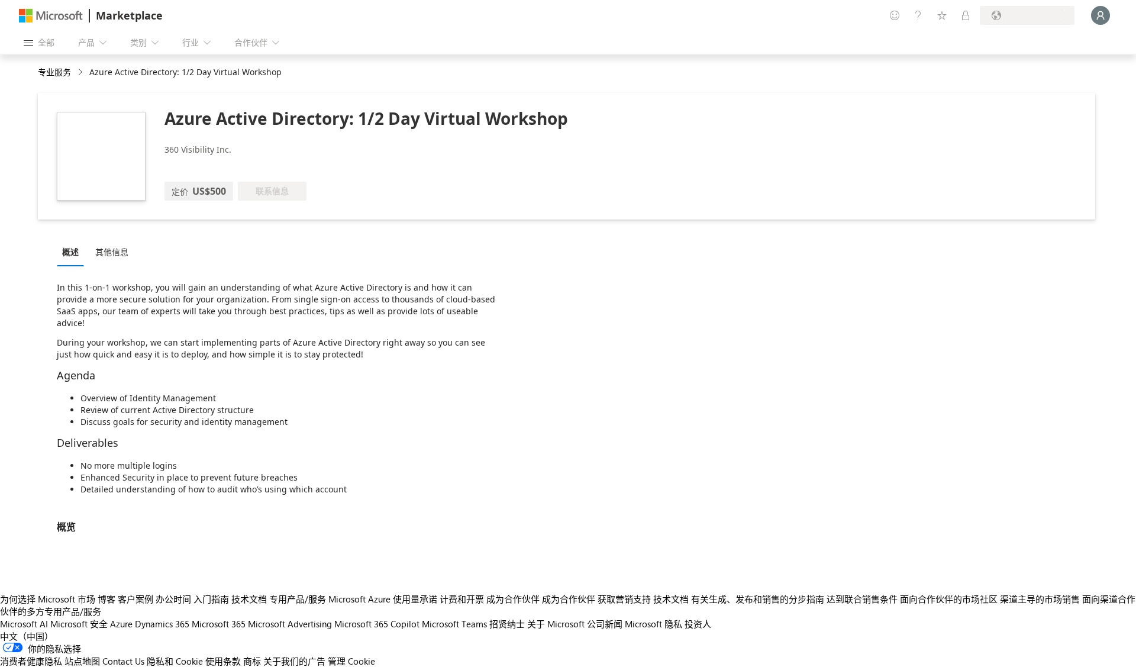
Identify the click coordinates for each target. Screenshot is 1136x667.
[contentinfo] (81, 72)
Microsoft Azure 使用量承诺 (382, 599)
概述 (70, 251)
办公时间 (173, 599)
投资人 (698, 624)
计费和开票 (462, 599)
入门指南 (211, 599)
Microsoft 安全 (79, 624)
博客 (106, 599)
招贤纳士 (507, 624)
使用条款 (223, 661)
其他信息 (111, 251)
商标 (252, 661)
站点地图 (82, 661)
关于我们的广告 (294, 661)
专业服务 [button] (54, 72)
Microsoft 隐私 (653, 624)
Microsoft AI (24, 624)
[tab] (73, 252)
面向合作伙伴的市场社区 (949, 599)
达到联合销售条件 (862, 599)
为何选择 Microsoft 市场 (47, 599)
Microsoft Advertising (290, 624)
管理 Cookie (351, 661)
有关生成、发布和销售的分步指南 (757, 599)
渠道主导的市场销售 (1040, 599)
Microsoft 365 (219, 624)
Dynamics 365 (162, 624)
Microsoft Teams (454, 624)
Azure (121, 624)
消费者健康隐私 (31, 661)
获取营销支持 (624, 599)
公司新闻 (604, 624)
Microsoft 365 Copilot (376, 624)
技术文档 (249, 599)
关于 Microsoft (556, 624)
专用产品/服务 (297, 599)
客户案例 (135, 599)
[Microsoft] (51, 15)
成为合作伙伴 (513, 599)
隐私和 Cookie (175, 661)
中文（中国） (26, 636)
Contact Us (123, 661)
